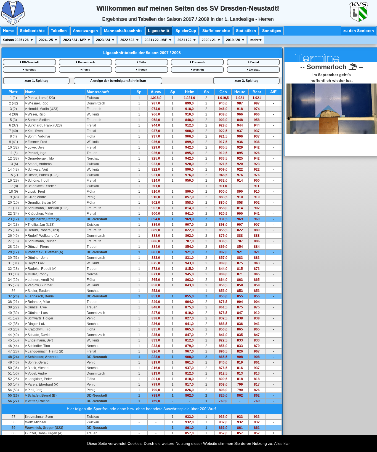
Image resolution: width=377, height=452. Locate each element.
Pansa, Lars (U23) (41, 98)
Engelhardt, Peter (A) (43, 219)
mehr (254, 40)
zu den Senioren (358, 30)
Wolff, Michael (35, 422)
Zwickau (254, 69)
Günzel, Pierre (38, 247)
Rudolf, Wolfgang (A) (43, 236)
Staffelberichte (216, 30)
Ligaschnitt (158, 30)
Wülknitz (198, 69)
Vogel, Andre (37, 373)
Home (8, 30)
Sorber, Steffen (38, 120)
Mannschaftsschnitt (123, 30)
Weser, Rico (36, 114)
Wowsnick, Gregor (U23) (44, 428)
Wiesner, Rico (37, 103)
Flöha (142, 62)
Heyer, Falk (35, 263)
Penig (86, 69)
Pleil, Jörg (35, 390)
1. (36, 81)
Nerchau (30, 69)
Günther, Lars (37, 313)
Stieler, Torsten (38, 291)
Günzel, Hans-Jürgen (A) (43, 433)
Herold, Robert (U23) (43, 230)
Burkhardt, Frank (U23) (44, 125)
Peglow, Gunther (39, 285)
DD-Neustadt (30, 62)
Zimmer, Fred (37, 142)
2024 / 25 (46, 40)
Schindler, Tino (38, 346)
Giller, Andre (36, 197)
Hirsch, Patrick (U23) (43, 175)
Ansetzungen (85, 30)
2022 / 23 (127, 40)
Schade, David (38, 335)
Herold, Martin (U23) (42, 109)
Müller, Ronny (37, 274)
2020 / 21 (209, 40)
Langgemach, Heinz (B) (45, 351)
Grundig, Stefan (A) (41, 203)
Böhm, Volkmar (38, 136)
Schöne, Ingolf (38, 180)
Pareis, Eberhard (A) (42, 384)
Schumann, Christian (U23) (47, 208)
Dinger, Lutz (36, 324)
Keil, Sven (35, 131)
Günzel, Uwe (37, 307)
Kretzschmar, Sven (39, 417)
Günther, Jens (37, 258)
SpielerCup (186, 30)
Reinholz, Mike (38, 302)
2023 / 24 (103, 40)
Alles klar (282, 443)
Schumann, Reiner (41, 241)
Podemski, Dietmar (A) (45, 252)
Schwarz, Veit (37, 169)
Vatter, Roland (38, 401)
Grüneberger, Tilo (40, 158)
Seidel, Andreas (39, 164)
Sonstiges (271, 30)
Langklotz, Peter (39, 379)
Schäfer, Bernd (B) (42, 395)
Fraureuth (198, 62)
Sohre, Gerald (38, 362)
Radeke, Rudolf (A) (41, 269)
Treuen (142, 69)
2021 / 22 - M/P (156, 40)
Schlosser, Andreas (43, 357)
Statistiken (246, 30)
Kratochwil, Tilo (39, 329)
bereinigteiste (118, 81)
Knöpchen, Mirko (40, 214)
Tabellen (59, 30)
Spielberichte (32, 30)
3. (246, 81)
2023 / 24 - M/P (75, 40)
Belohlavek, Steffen (42, 186)
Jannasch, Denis (40, 296)
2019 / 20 (233, 40)
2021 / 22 (184, 40)
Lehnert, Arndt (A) (40, 280)
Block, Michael (38, 368)
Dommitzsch (86, 62)
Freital (254, 62)
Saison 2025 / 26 (16, 40)
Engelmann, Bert (40, 340)
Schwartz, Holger (40, 318)
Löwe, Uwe (35, 147)
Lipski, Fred (36, 191)
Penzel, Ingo (36, 153)
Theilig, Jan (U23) (40, 225)
